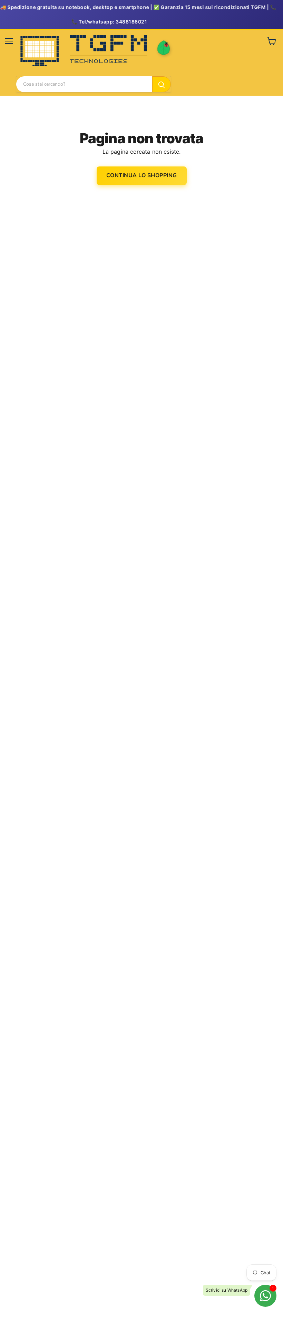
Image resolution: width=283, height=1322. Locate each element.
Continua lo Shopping (141, 175)
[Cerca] (161, 84)
